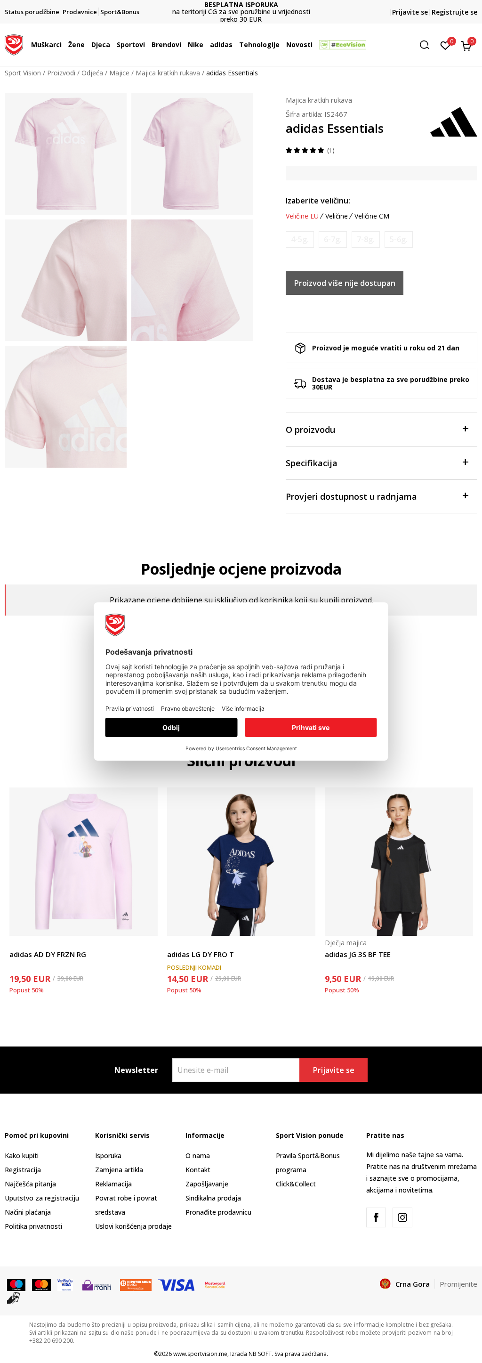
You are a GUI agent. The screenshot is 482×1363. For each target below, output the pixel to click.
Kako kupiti (22, 1155)
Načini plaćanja (28, 1212)
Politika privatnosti (33, 1226)
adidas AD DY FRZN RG (47, 954)
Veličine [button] (336, 216)
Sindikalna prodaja (213, 1197)
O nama (197, 1155)
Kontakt (197, 1169)
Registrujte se (454, 12)
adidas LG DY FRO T (200, 954)
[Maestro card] (16, 1284)
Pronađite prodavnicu (218, 1212)
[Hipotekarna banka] (136, 1284)
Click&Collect (296, 1183)
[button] (64, 45)
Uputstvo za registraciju (42, 1197)
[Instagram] (402, 1217)
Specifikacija (311, 463)
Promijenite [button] (458, 1284)
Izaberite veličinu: (318, 200)
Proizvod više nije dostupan (344, 283)
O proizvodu (310, 429)
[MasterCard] (215, 1284)
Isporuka (108, 1155)
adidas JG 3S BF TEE (358, 954)
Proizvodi (61, 72)
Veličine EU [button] (302, 216)
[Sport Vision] (14, 44)
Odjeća (92, 72)
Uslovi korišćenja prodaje (133, 1226)
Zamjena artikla (119, 1169)
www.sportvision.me (200, 1354)
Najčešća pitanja (30, 1183)
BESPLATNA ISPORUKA (230, 4)
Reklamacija (113, 1183)
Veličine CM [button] (371, 216)
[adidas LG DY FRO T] (241, 861)
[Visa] (65, 1284)
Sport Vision (23, 72)
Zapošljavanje (206, 1183)
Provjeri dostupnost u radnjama (351, 496)
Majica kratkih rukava (168, 72)
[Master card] (41, 1284)
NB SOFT (260, 1354)
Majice (119, 72)
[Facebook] (376, 1217)
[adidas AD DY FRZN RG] (83, 861)
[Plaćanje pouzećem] (14, 1297)
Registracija (23, 1169)
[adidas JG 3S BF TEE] (399, 861)
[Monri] (96, 1284)
